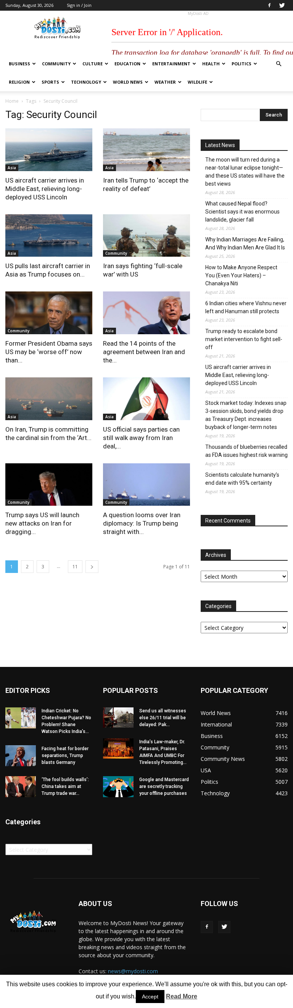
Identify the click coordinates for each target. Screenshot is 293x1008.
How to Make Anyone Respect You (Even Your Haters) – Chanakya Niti (241, 275)
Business (19, 63)
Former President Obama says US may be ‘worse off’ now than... (48, 352)
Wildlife (197, 82)
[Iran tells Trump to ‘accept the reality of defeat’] (146, 149)
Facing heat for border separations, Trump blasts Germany (65, 755)
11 (75, 566)
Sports (50, 82)
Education (127, 63)
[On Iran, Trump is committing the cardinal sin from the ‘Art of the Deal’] (48, 398)
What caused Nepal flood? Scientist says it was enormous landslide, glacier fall (242, 212)
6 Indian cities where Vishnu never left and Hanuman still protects (246, 307)
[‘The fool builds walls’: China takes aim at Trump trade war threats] (20, 786)
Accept (150, 996)
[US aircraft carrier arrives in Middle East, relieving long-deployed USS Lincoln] (48, 149)
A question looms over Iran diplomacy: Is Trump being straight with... (141, 523)
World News (128, 82)
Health (211, 63)
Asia (12, 167)
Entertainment (171, 63)
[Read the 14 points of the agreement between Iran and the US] (146, 312)
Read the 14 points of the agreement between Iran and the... (144, 352)
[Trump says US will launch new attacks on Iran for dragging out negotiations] (48, 484)
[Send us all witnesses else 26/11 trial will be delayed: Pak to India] (118, 717)
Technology (86, 82)
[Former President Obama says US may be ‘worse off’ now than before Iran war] (48, 312)
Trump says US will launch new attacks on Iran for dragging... (42, 523)
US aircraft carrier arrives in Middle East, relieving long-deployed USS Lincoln (44, 188)
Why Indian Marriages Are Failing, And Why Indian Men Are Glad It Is (245, 243)
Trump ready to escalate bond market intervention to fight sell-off (243, 339)
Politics (241, 63)
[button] (278, 64)
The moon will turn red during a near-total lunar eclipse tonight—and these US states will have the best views (245, 172)
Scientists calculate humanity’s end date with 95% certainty (242, 479)
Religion (19, 82)
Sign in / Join (79, 5)
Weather (165, 82)
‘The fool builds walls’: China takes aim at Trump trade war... (65, 786)
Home (12, 101)
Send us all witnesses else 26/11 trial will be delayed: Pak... (162, 717)
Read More (181, 996)
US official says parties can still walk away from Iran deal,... (141, 438)
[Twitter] (282, 5)
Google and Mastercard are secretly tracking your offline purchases (164, 786)
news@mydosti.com (133, 971)
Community (56, 63)
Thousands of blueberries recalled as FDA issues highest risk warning (246, 451)
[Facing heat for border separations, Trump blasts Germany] (20, 755)
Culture (92, 63)
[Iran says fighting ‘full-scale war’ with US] (146, 235)
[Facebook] (269, 5)
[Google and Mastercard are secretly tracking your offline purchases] (118, 786)
